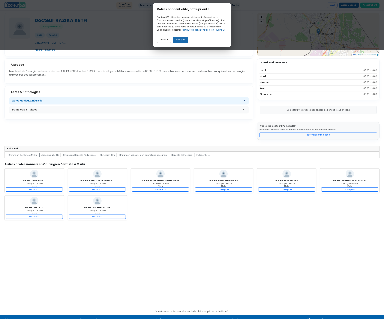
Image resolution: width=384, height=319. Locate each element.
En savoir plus (218, 29)
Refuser (164, 39)
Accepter (180, 39)
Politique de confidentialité (196, 29)
